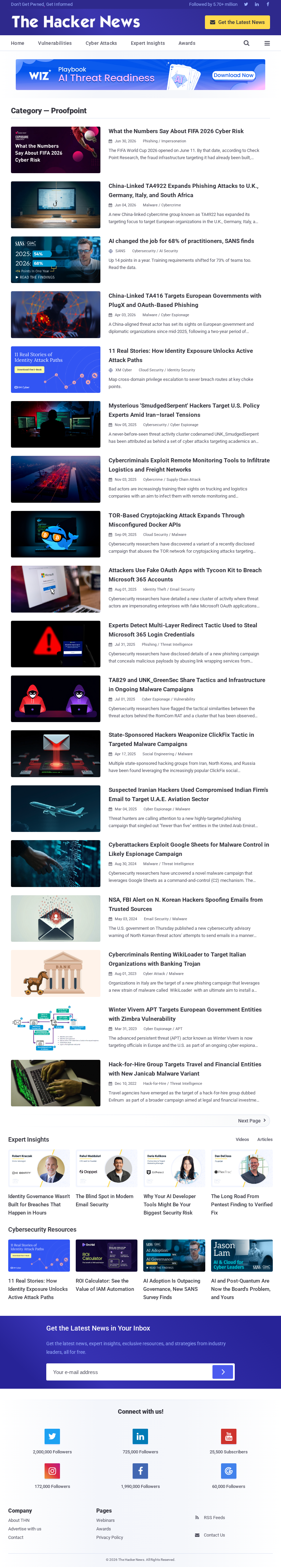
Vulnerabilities (55, 43)
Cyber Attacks (101, 43)
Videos (242, 1139)
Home (17, 43)
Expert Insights (148, 43)
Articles (265, 1139)
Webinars (105, 1520)
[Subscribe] (222, 1372)
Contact (15, 1537)
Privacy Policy (109, 1537)
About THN (18, 1520)
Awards (187, 43)
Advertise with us (24, 1528)
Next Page (252, 1120)
